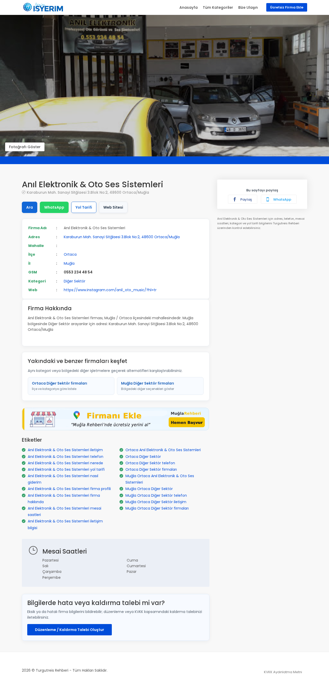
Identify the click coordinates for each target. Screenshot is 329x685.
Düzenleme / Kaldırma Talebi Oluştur (69, 629)
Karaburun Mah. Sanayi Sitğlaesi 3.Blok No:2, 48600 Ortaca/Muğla (88, 192)
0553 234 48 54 (78, 272)
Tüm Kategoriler (218, 7)
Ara (29, 207)
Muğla (69, 263)
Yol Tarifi (84, 207)
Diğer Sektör (74, 281)
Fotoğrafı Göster (25, 146)
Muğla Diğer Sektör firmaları (147, 386)
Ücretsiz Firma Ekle (286, 7)
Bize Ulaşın (248, 7)
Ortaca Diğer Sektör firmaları (59, 386)
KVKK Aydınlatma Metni (283, 672)
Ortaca (70, 254)
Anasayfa (188, 7)
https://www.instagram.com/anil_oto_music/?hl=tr (110, 289)
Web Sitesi (113, 207)
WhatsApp (54, 207)
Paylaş (246, 199)
